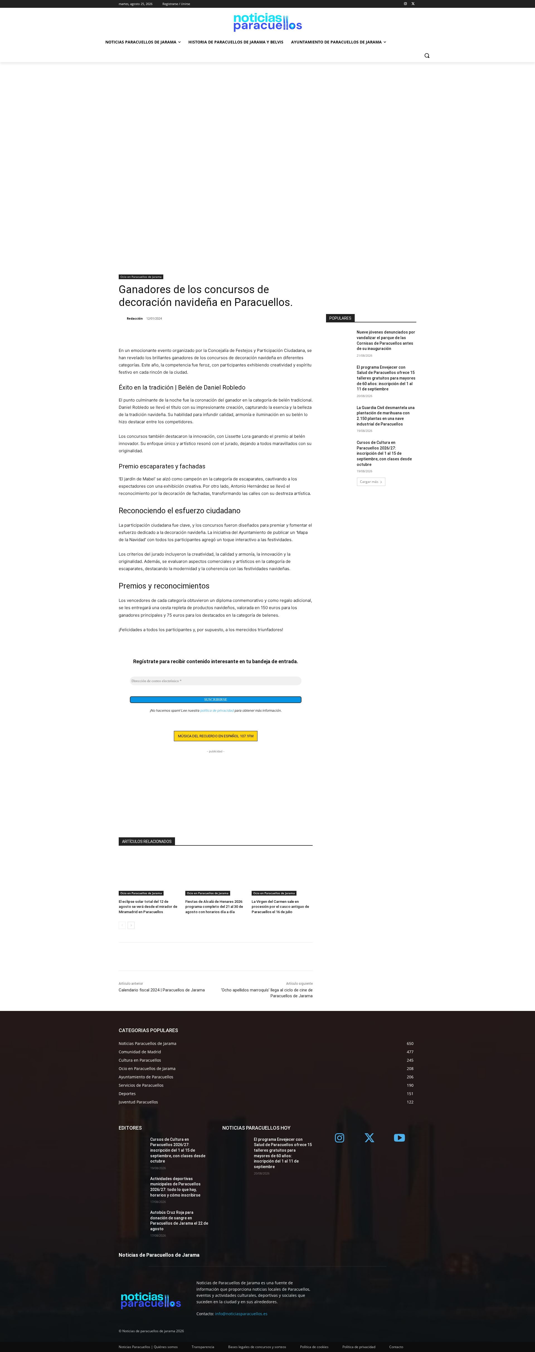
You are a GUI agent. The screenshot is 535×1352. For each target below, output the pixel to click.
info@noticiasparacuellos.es (241, 1313)
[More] (150, 333)
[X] (413, 4)
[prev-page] (122, 925)
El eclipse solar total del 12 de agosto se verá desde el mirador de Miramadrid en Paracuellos (148, 906)
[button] (427, 55)
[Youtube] (399, 1138)
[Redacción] (122, 318)
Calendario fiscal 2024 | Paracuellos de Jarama (162, 990)
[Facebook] (124, 333)
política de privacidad (217, 710)
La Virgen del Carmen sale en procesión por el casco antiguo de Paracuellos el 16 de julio (280, 906)
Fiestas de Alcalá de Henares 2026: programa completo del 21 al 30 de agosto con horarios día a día (214, 906)
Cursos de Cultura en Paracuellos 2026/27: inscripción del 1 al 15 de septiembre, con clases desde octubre (384, 453)
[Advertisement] (267, 104)
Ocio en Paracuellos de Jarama (141, 277)
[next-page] (131, 925)
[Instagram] (405, 4)
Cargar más (369, 481)
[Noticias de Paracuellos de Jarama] (267, 21)
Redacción (135, 318)
